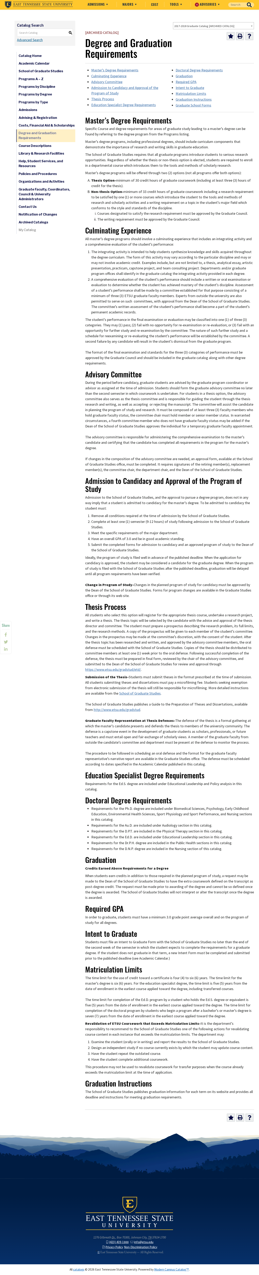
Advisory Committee (106, 82)
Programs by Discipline (37, 87)
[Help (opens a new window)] (249, 36)
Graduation (184, 76)
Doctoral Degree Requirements (199, 70)
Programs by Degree (35, 94)
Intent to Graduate (190, 87)
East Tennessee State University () (39, 5)
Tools (175, 4)
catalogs (78, 1269)
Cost (154, 4)
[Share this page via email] (6, 649)
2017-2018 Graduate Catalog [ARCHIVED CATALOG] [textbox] (204, 26)
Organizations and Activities (41, 181)
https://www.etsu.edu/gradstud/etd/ (113, 669)
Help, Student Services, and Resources (41, 163)
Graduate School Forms (193, 105)
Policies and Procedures (38, 174)
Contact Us (28, 207)
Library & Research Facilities (41, 153)
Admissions (97, 4)
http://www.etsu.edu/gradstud (117, 709)
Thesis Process (102, 99)
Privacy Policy (114, 1247)
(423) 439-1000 (119, 1242)
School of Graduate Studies (41, 71)
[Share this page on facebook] (6, 635)
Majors (128, 4)
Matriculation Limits (191, 93)
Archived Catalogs (33, 222)
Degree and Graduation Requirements (37, 135)
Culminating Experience (108, 76)
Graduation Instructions (194, 99)
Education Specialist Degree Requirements (123, 105)
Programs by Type (33, 102)
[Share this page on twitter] (6, 642)
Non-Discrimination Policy (140, 1247)
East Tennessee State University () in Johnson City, (129, 1213)
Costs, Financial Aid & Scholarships (47, 125)
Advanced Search (30, 40)
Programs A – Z (31, 79)
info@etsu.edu (143, 1242)
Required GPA (186, 82)
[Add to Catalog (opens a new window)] (231, 36)
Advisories (207, 4)
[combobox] (213, 25)
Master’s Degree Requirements (114, 70)
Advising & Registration (38, 118)
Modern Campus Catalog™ (171, 1269)
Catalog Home (30, 56)
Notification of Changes (38, 214)
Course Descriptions (35, 146)
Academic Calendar (34, 63)
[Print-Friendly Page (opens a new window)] (240, 36)
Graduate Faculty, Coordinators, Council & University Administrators (44, 194)
